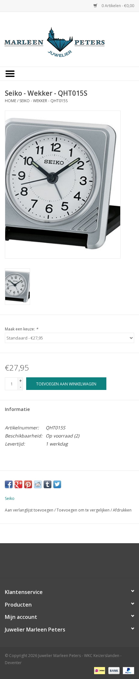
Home (10, 100)
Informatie (17, 409)
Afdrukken (122, 510)
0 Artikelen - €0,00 (117, 5)
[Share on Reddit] (38, 484)
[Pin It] (28, 484)
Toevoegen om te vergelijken (84, 510)
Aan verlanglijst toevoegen (29, 510)
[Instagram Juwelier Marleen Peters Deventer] (75, 563)
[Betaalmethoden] (99, 670)
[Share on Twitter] (57, 484)
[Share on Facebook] (9, 484)
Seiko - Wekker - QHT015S (43, 100)
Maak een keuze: (21, 329)
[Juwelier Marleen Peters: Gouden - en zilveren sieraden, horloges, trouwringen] (69, 39)
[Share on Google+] (18, 484)
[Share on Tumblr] (47, 484)
